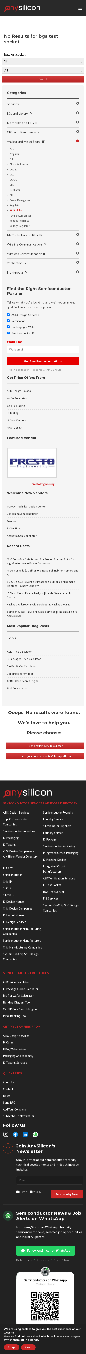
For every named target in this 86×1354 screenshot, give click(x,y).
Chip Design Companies (17, 908)
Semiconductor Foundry (58, 812)
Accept (11, 1347)
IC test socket (52, 885)
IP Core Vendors (16, 420)
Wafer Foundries (17, 398)
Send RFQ (9, 1102)
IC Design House (13, 902)
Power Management (20, 200)
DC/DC (13, 179)
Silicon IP (8, 895)
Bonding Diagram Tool (20, 673)
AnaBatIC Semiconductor (22, 536)
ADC (12, 149)
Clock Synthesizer (19, 164)
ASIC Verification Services (59, 878)
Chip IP (7, 881)
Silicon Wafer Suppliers (57, 826)
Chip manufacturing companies (22, 947)
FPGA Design (14, 427)
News (6, 1096)
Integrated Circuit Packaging (61, 853)
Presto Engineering (43, 484)
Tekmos (11, 521)
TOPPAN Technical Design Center (26, 506)
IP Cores (8, 1042)
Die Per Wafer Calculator (21, 666)
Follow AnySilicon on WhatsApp (48, 1250)
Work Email (15, 342)
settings (33, 1340)
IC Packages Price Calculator (24, 659)
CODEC (14, 169)
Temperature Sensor (20, 215)
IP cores (8, 868)
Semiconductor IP (22, 333)
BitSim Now (13, 528)
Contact (8, 1089)
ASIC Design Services (25, 315)
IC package (50, 839)
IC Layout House (13, 915)
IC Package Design (54, 860)
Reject (28, 1347)
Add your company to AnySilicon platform (46, 756)
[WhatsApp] (35, 1134)
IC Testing (13, 413)
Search (43, 79)
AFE (12, 159)
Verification (18, 321)
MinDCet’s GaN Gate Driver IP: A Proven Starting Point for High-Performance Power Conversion (40, 561)
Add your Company (14, 1109)
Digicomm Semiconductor (22, 514)
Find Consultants (17, 688)
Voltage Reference (19, 220)
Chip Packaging (16, 406)
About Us (9, 1082)
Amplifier (14, 154)
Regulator (15, 205)
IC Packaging (11, 838)
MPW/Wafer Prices (14, 1049)
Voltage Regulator (19, 226)
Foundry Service (53, 819)
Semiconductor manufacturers (22, 940)
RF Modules (16, 210)
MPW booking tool (14, 1016)
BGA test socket (53, 892)
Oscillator (15, 190)
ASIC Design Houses (19, 391)
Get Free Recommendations (43, 361)
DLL (12, 184)
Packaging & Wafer (23, 327)
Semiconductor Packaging (59, 846)
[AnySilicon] (28, 8)
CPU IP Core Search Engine (23, 681)
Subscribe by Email (67, 1194)
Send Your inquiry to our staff (46, 746)
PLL (12, 195)
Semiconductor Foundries (19, 831)
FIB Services (51, 898)
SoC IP (7, 888)
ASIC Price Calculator (19, 651)
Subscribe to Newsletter (18, 1116)
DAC (12, 174)
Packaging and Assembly (18, 1056)
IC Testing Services (15, 1063)
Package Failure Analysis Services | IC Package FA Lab (38, 604)
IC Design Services (14, 922)
